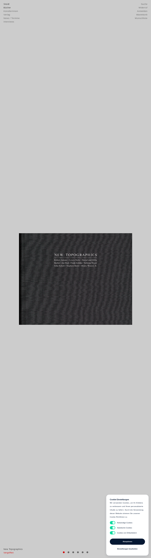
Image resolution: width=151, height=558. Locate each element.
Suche (144, 4)
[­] (11, 279)
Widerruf (143, 7)
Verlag (7, 15)
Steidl (6, 4)
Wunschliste (141, 18)
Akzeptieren (127, 541)
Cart (94, 279)
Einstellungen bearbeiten (127, 549)
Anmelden (142, 11)
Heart (57, 279)
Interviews (9, 22)
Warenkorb (141, 15)
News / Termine (12, 18)
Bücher (7, 7)
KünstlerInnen (11, 11)
